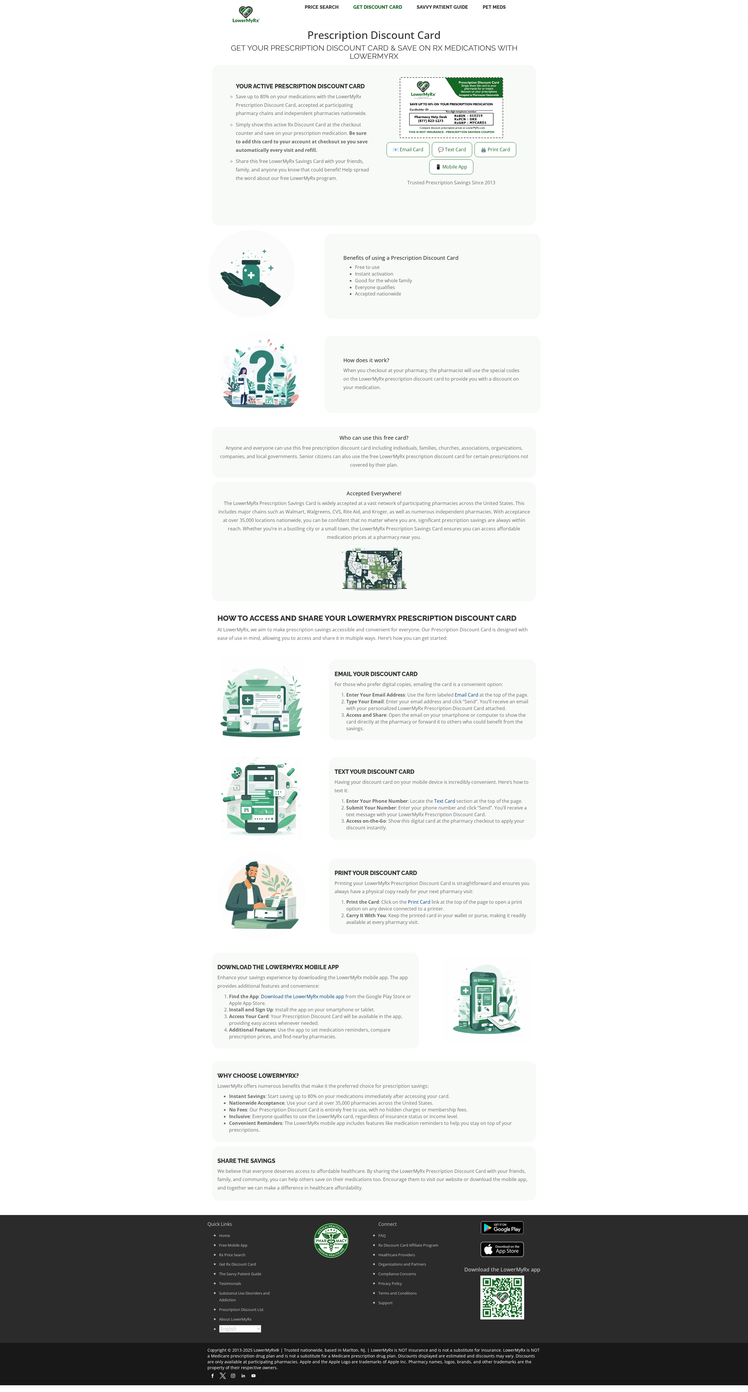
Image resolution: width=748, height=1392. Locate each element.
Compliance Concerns (397, 1273)
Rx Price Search (232, 1254)
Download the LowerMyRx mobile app (302, 996)
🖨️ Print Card (495, 149)
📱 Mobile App (451, 167)
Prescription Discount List (241, 1309)
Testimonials (230, 1283)
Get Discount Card (377, 7)
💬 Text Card (452, 149)
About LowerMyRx (235, 1319)
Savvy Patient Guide (442, 7)
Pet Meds (494, 7)
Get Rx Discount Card (237, 1264)
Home (224, 1235)
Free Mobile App (233, 1245)
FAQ (382, 1235)
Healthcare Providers (396, 1254)
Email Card (466, 695)
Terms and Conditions (397, 1293)
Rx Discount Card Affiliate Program (408, 1245)
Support (385, 1302)
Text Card (444, 801)
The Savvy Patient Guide (240, 1273)
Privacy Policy (390, 1283)
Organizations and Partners (402, 1264)
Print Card (419, 902)
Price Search (322, 7)
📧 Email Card (408, 149)
